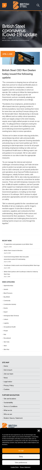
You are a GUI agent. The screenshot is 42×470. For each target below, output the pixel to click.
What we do (8, 410)
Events (6, 308)
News (6, 378)
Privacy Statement (25, 467)
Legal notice (8, 381)
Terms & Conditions (10, 406)
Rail (5, 334)
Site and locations (10, 399)
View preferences (21, 462)
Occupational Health (10, 327)
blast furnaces (8, 293)
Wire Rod (6, 349)
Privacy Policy (9, 385)
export (5, 312)
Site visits (6, 342)
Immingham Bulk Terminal (11, 315)
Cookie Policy (15, 467)
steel (5, 345)
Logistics (6, 323)
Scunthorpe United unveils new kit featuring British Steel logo (22, 265)
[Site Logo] (21, 5)
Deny (21, 456)
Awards (6, 289)
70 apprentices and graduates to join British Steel (18, 244)
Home (6, 366)
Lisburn (6, 319)
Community (7, 300)
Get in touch (8, 370)
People (6, 330)
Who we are (8, 414)
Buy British (7, 297)
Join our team (8, 374)
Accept (21, 451)
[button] (39, 431)
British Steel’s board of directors (13, 250)
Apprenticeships (8, 285)
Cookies (6, 389)
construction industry (10, 304)
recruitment (7, 338)
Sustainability (8, 402)
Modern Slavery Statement (13, 418)
